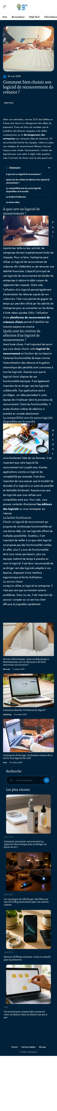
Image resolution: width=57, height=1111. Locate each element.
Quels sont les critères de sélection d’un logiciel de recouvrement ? (28, 181)
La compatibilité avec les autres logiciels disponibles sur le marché (23, 190)
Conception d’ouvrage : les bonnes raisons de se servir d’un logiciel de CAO (28, 756)
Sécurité (6, 669)
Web (6, 1007)
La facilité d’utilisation (16, 196)
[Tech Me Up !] (22, 7)
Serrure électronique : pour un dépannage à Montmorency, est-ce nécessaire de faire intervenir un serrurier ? (26, 661)
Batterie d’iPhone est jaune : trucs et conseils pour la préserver (27, 958)
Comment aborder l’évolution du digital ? (24, 710)
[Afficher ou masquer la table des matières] (36, 168)
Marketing (7, 714)
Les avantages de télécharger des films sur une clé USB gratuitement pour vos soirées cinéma (26, 901)
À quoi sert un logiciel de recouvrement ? (23, 174)
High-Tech (8, 103)
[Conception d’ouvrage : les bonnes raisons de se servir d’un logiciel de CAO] (28, 735)
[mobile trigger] (5, 7)
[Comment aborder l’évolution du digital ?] (28, 690)
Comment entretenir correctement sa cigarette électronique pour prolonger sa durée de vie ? (25, 844)
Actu (5, 762)
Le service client (13, 202)
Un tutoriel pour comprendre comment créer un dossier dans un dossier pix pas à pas (25, 1014)
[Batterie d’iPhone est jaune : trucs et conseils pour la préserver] (28, 929)
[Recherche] (52, 7)
